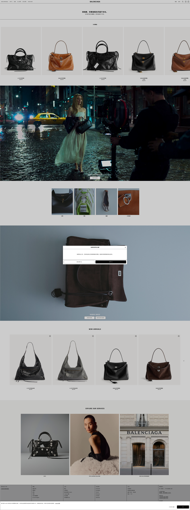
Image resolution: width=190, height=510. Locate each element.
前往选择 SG (79, 261)
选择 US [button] (110, 261)
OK (183, 506)
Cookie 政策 (57, 503)
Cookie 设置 (171, 506)
